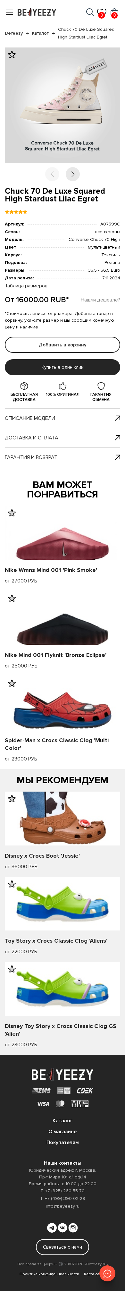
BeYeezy (14, 33)
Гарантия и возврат (31, 457)
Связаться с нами (62, 1247)
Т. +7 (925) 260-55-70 (62, 1190)
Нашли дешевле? (100, 300)
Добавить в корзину (63, 345)
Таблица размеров (26, 286)
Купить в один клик (62, 367)
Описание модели (30, 418)
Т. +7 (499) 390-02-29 (62, 1198)
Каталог (40, 33)
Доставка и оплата (31, 438)
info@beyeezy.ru (62, 1206)
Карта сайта (94, 1274)
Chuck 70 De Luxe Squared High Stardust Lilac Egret (86, 33)
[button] (73, 174)
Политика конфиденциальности (49, 1274)
